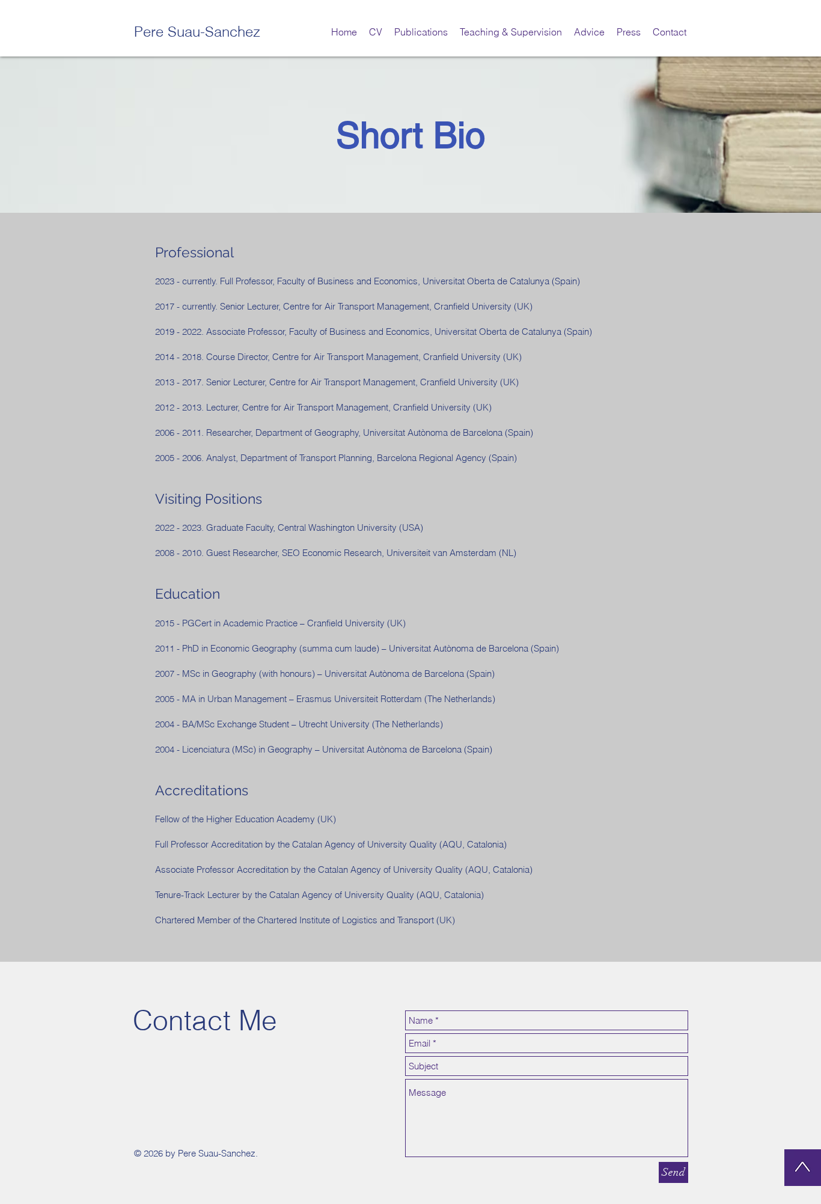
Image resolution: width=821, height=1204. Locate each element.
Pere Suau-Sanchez (197, 31)
